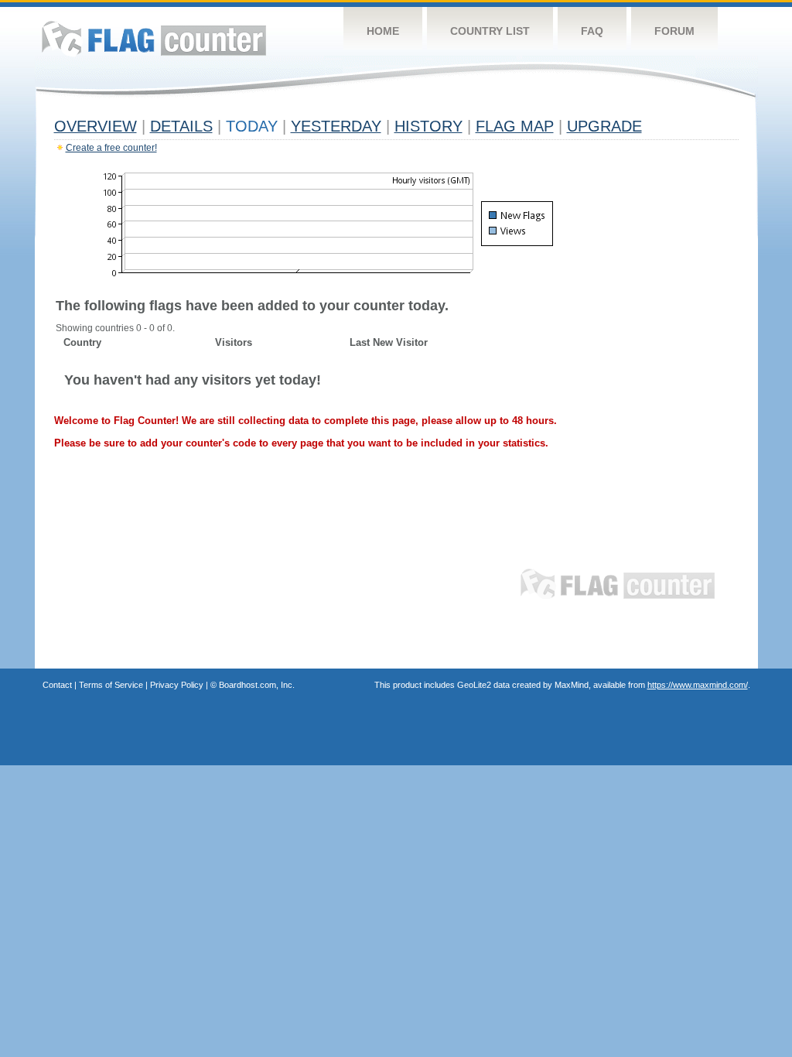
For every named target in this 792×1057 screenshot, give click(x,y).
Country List (490, 31)
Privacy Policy (176, 684)
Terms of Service (111, 684)
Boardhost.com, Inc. (257, 684)
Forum (674, 31)
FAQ (592, 31)
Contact (57, 684)
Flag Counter (154, 38)
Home (383, 31)
